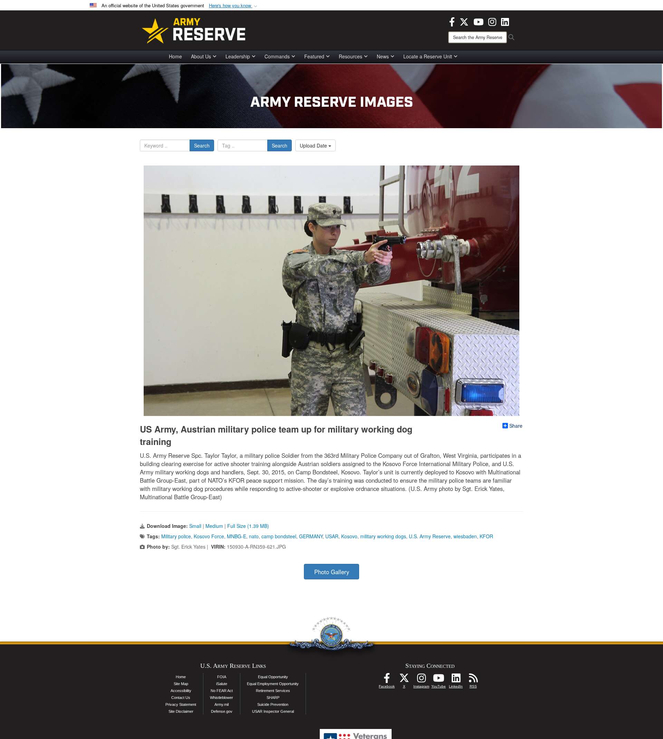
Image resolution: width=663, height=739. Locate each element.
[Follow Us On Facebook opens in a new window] (386, 680)
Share (515, 425)
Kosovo (349, 536)
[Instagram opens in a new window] (492, 21)
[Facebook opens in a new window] (452, 21)
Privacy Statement (180, 704)
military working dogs (383, 536)
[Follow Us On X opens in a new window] (404, 680)
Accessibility (181, 691)
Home (175, 56)
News (383, 56)
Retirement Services (273, 691)
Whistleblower (221, 697)
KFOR (486, 536)
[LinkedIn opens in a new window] (505, 21)
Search (202, 145)
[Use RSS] (473, 680)
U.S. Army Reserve (430, 536)
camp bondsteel (278, 536)
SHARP (273, 697)
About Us (201, 56)
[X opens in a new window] (464, 21)
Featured (314, 56)
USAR (331, 536)
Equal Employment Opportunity (273, 684)
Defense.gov (221, 711)
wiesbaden (465, 536)
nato (254, 536)
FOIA (221, 677)
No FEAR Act (222, 691)
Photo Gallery (331, 572)
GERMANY (311, 536)
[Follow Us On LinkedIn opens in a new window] (455, 680)
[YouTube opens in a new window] (478, 21)
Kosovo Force (209, 536)
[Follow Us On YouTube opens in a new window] (438, 680)
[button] (234, 5)
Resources (350, 56)
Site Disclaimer (181, 711)
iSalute (221, 684)
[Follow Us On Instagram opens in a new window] (421, 680)
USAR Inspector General (273, 711)
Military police (176, 536)
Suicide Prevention (272, 704)
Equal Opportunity (273, 677)
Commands (277, 56)
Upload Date (314, 145)
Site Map (181, 684)
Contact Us (180, 697)
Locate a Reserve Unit (427, 56)
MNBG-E (236, 536)
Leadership (237, 56)
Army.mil (221, 704)
